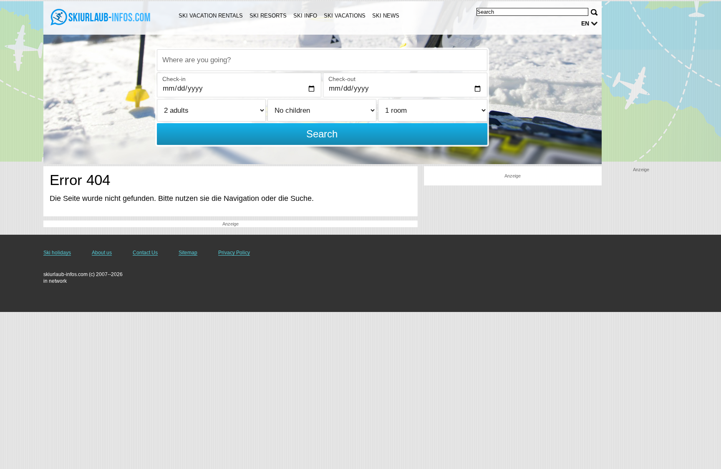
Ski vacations (345, 16)
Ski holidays (57, 253)
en (585, 23)
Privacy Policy (234, 253)
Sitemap (188, 253)
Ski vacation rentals (211, 16)
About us (102, 253)
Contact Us (145, 253)
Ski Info (305, 16)
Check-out (341, 79)
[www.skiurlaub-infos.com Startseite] (101, 17)
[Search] (594, 12)
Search (322, 133)
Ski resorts (268, 16)
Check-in (174, 79)
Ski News (385, 16)
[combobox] (322, 60)
